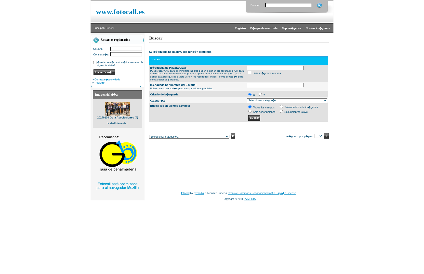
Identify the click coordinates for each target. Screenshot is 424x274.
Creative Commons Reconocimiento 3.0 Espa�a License (262, 193)
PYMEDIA (250, 198)
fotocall (185, 193)
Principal (98, 27)
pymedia (199, 193)
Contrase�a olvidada (107, 79)
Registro (99, 82)
